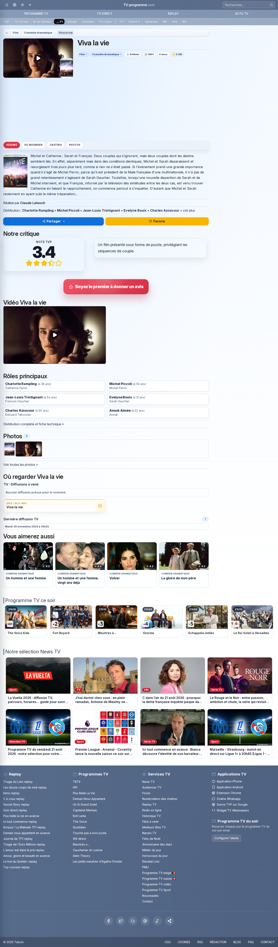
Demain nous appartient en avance (26, 833)
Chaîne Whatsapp (229, 798)
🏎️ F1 (59, 21)
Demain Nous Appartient (89, 798)
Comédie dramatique (38, 32)
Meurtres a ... (81, 844)
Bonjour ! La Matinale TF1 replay (24, 827)
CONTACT (268, 942)
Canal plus (151, 21)
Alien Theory (81, 855)
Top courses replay (16, 867)
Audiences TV (151, 787)
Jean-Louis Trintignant (101, 210)
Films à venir (150, 821)
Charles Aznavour (164, 210)
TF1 (121, 21)
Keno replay (11, 793)
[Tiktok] (157, 920)
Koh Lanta (79, 816)
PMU (145, 867)
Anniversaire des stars (157, 844)
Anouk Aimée (120, 410)
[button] (169, 920)
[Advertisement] (106, 109)
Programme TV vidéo (156, 884)
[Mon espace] (14, 5)
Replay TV (149, 804)
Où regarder (33, 145)
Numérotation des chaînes (159, 798)
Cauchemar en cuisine (88, 850)
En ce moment (42, 21)
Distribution (11, 210)
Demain (72, 21)
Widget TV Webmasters (233, 810)
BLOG (237, 942)
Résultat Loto (151, 861)
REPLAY (173, 13)
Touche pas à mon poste (89, 833)
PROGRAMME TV (36, 13)
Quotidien (79, 827)
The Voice (80, 821)
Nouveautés (150, 895)
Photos (74, 145)
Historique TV (151, 816)
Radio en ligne (152, 810)
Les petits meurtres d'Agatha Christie (97, 861)
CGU (168, 942)
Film (16, 32)
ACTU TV (241, 13)
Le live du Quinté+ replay (20, 861)
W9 (184, 21)
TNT (7, 21)
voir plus (189, 210)
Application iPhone (229, 781)
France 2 (134, 21)
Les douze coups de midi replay (25, 787)
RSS (200, 942)
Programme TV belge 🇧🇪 (159, 873)
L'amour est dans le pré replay (23, 850)
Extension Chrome (229, 793)
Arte (174, 21)
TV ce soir (21, 21)
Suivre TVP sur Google (232, 804)
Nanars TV (149, 833)
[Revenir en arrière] (30, 5)
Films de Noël (151, 838)
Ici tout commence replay (20, 821)
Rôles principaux (25, 376)
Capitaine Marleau (85, 810)
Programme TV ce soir (30, 600)
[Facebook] (108, 920)
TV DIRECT (105, 13)
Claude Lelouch (32, 203)
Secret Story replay (16, 804)
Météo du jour (151, 850)
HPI (75, 787)
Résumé (11, 145)
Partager (54, 221)
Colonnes (88, 21)
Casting (56, 145)
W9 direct (79, 838)
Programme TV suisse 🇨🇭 (159, 878)
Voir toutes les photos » (20, 465)
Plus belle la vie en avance (21, 816)
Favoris (159, 221)
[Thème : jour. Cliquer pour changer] (22, 5)
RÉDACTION (218, 942)
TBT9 (76, 781)
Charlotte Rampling (38, 210)
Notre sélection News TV (32, 652)
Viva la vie (65, 32)
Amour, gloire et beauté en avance (26, 855)
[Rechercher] (271, 5)
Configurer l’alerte (226, 838)
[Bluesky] (132, 920)
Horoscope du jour (155, 855)
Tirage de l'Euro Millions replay (24, 844)
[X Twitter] (120, 920)
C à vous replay (13, 798)
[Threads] (145, 920)
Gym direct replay (15, 810)
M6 (165, 21)
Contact (147, 901)
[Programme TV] (7, 33)
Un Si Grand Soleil (85, 804)
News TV (148, 781)
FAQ (251, 942)
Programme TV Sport (156, 890)
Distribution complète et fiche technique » (33, 424)
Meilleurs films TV (154, 827)
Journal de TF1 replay (18, 838)
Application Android (230, 787)
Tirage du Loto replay (18, 781)
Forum (146, 793)
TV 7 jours (105, 21)
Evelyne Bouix (135, 210)
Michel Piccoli (68, 210)
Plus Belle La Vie (84, 793)
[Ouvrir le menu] (6, 5)
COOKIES (184, 942)
